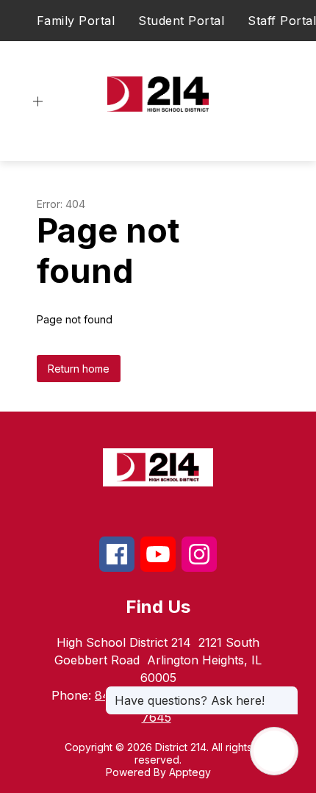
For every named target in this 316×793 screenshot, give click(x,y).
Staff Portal (282, 20)
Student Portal (181, 20)
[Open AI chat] (274, 751)
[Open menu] (37, 101)
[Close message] (286, 693)
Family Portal (76, 20)
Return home (78, 368)
